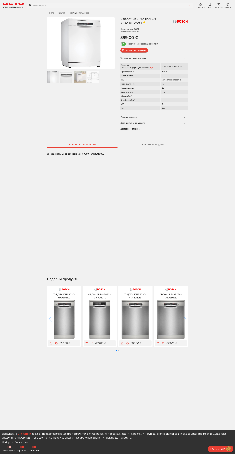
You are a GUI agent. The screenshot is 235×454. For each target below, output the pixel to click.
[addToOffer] (56, 343)
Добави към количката (135, 50)
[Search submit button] (189, 5)
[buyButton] (50, 343)
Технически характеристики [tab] (82, 145)
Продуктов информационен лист (143, 44)
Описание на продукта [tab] (152, 145)
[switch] (23, 446)
